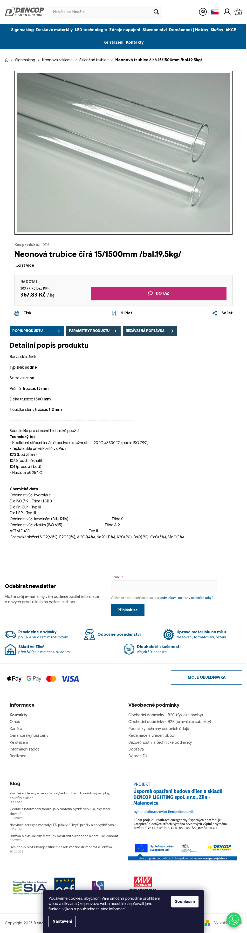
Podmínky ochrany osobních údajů (158, 728)
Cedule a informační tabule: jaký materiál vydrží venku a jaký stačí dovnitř (60, 811)
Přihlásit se (127, 610)
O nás (15, 721)
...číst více (24, 265)
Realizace (18, 756)
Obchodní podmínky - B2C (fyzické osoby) (165, 715)
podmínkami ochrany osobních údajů (186, 598)
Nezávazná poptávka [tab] (145, 331)
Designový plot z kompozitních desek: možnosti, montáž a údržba (61, 847)
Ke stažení (19, 742)
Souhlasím (185, 901)
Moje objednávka (207, 677)
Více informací (113, 909)
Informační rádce (25, 749)
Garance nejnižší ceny (29, 735)
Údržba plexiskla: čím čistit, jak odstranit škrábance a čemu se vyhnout (64, 836)
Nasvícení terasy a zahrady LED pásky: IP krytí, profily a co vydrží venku (63, 825)
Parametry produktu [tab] (89, 331)
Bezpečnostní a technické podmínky (160, 742)
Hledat (156, 12)
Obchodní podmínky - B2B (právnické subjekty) (169, 721)
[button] (233, 920)
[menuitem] (22, 30)
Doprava (136, 749)
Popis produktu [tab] (27, 331)
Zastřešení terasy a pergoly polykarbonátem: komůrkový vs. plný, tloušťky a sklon (60, 795)
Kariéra (16, 728)
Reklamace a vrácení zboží (151, 735)
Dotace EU (137, 756)
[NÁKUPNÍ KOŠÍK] (238, 12)
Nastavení (62, 921)
